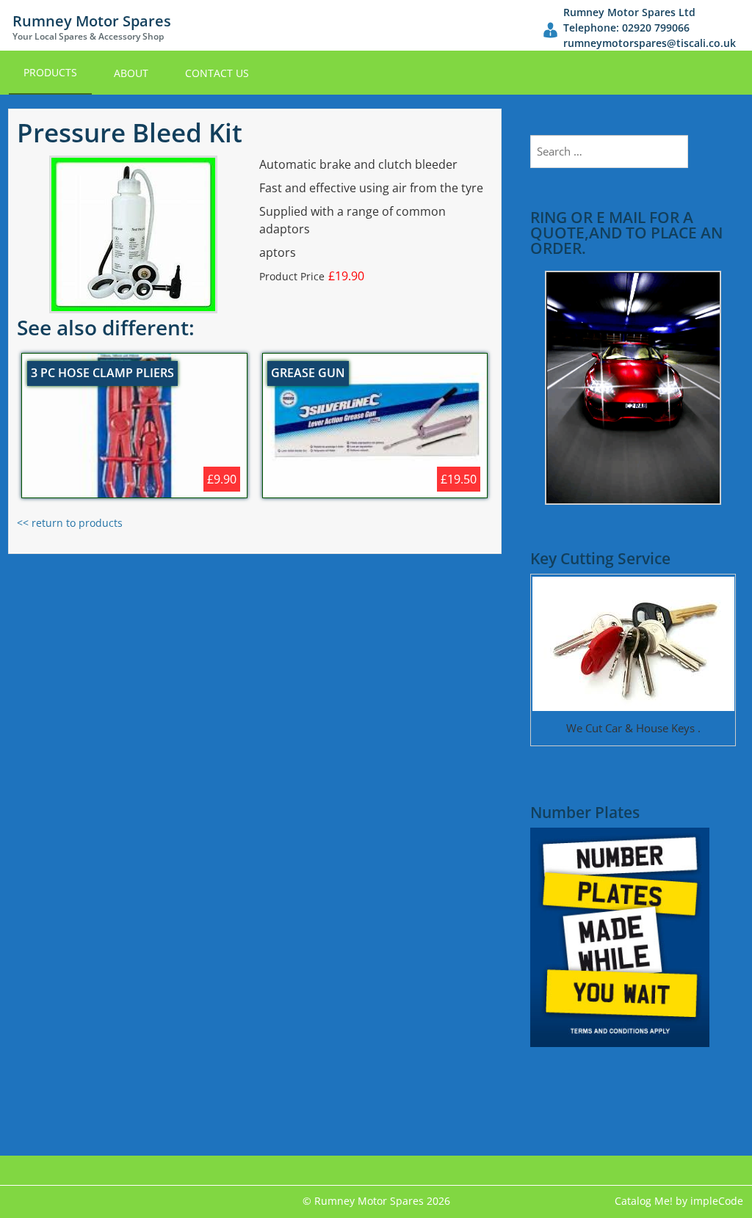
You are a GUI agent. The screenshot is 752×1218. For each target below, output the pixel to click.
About (131, 73)
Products (50, 72)
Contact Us (217, 73)
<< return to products (70, 523)
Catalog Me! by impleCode (679, 1201)
